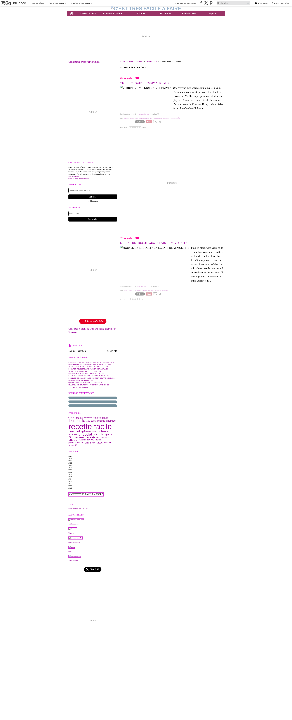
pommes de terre (75, 443)
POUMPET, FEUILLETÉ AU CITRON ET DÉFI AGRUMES (88, 369)
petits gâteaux (83, 431)
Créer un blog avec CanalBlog (79, 178)
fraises (71, 431)
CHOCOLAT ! (88, 13)
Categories (151, 61)
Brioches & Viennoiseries (114, 13)
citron (88, 443)
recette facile (90, 426)
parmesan (79, 437)
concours (104, 437)
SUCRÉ (164, 13)
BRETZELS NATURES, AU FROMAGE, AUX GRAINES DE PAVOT (91, 362)
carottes (88, 418)
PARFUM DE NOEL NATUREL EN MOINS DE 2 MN (86, 373)
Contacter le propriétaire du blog (83, 61)
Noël (96, 434)
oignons (108, 434)
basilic (79, 418)
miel (101, 434)
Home (71, 12)
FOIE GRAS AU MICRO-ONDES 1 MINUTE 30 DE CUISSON (89, 364)
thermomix (76, 421)
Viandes (141, 13)
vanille (71, 418)
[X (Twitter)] (206, 3)
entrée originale (100, 418)
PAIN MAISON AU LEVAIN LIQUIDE (81, 380)
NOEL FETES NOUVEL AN (77, 509)
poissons (103, 431)
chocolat (85, 434)
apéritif (72, 445)
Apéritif (213, 13)
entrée (72, 439)
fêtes (70, 437)
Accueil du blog (73, 176)
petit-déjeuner (92, 437)
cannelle (82, 440)
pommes (72, 434)
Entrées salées (189, 13)
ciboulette (91, 421)
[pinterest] (211, 3)
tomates (97, 442)
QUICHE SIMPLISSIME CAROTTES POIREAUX (85, 382)
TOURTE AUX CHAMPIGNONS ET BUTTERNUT (85, 371)
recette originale (106, 421)
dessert (107, 443)
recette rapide (94, 440)
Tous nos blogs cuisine (185, 3)
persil (94, 431)
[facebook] (201, 3)
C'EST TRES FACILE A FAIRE (131, 61)
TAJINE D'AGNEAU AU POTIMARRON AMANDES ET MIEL (89, 367)
